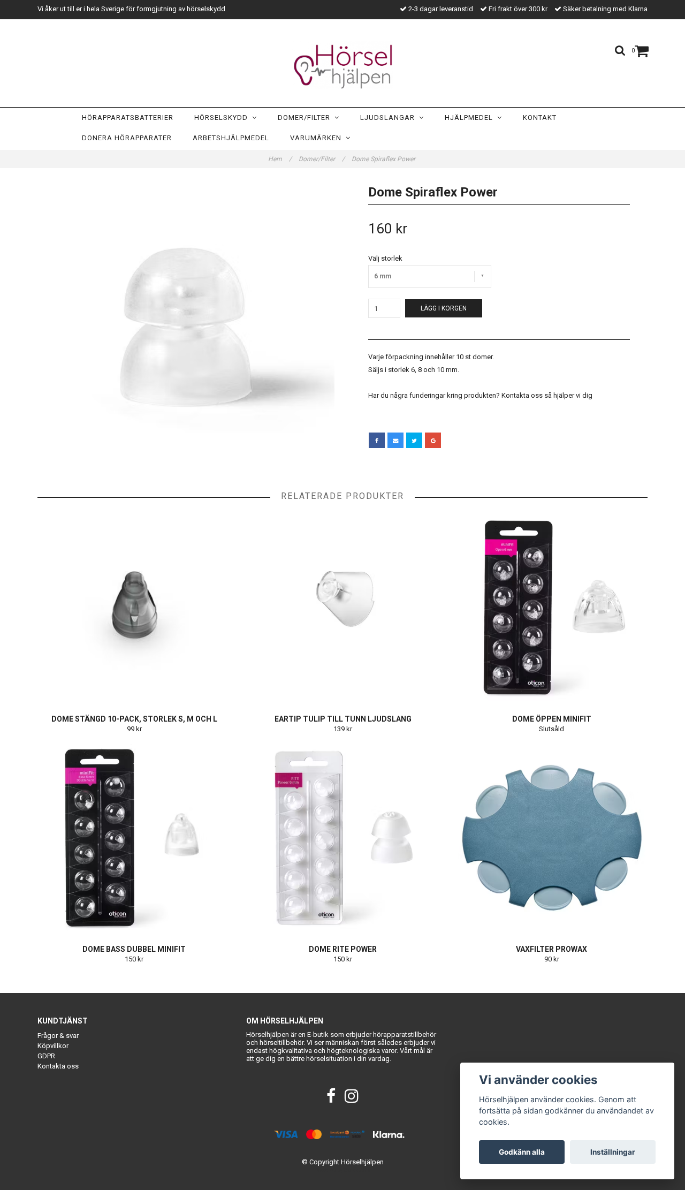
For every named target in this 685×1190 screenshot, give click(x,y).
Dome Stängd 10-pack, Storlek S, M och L (134, 719)
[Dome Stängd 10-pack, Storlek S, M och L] (134, 607)
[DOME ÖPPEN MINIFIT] (551, 607)
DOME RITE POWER (343, 949)
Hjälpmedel (471, 117)
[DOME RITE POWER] (342, 837)
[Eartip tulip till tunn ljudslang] (342, 607)
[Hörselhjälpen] (342, 65)
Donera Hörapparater (127, 138)
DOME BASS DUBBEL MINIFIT (134, 949)
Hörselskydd (223, 117)
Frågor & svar (58, 1036)
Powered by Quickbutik (342, 1170)
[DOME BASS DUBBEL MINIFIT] (134, 837)
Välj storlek (385, 258)
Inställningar (612, 1152)
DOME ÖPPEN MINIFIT (551, 719)
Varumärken (318, 138)
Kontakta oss (58, 1066)
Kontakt (540, 117)
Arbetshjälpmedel (231, 138)
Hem (280, 159)
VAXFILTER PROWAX (551, 949)
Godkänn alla (522, 1152)
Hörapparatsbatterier (127, 117)
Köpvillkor (52, 1046)
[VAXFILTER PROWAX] (551, 837)
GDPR (46, 1056)
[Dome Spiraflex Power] (185, 327)
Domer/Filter (306, 117)
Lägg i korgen (444, 308)
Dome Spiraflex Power (384, 159)
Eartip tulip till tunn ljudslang (343, 719)
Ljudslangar (389, 117)
